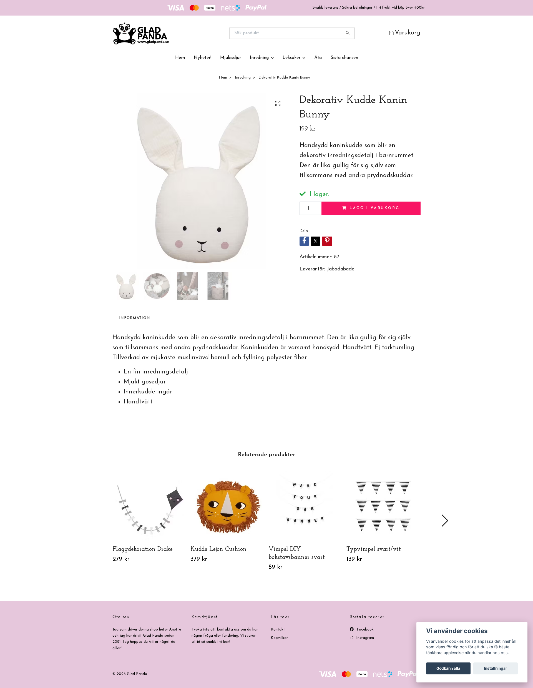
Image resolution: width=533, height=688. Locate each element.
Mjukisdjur (230, 58)
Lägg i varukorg (375, 208)
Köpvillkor (279, 638)
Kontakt (278, 629)
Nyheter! (202, 58)
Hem (180, 58)
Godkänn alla (448, 668)
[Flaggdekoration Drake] (149, 506)
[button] (444, 520)
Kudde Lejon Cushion (218, 549)
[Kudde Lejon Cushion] (227, 506)
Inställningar (495, 668)
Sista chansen (344, 58)
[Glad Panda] (189, 33)
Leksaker (291, 58)
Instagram (364, 638)
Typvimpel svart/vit (373, 549)
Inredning (259, 58)
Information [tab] (134, 318)
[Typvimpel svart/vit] (383, 506)
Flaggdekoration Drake (142, 549)
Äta (318, 58)
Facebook (365, 629)
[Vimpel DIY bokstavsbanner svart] (305, 506)
